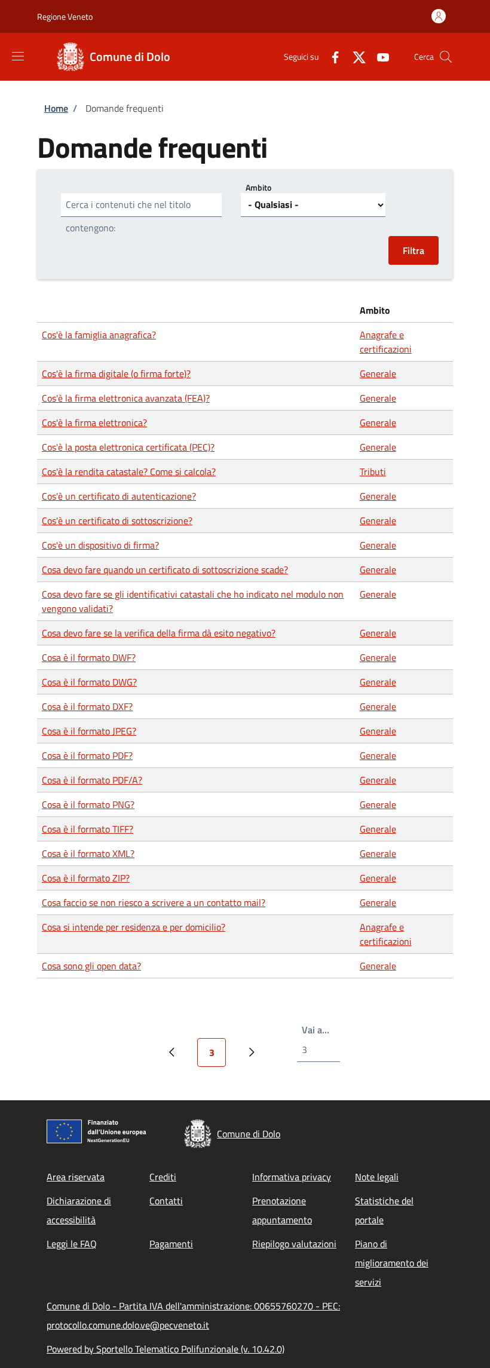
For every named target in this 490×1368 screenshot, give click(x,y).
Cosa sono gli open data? (91, 966)
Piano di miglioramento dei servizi (391, 1263)
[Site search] (446, 57)
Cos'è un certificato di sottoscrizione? (117, 520)
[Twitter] (354, 56)
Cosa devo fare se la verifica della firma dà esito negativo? (158, 633)
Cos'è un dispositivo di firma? (100, 545)
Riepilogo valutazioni (294, 1244)
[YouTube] (378, 56)
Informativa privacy (291, 1177)
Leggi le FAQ (72, 1244)
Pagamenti (171, 1244)
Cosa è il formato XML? (88, 853)
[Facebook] (330, 56)
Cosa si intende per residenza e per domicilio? (133, 927)
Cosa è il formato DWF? (89, 657)
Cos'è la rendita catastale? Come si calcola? (129, 471)
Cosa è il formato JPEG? (89, 731)
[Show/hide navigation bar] (18, 56)
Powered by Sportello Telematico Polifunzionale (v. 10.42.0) (165, 1349)
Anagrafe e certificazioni (386, 342)
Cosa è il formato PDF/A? (92, 780)
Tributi (373, 471)
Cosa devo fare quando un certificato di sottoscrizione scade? (165, 569)
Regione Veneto (65, 16)
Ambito (258, 187)
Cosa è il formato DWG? (89, 682)
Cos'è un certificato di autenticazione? (119, 496)
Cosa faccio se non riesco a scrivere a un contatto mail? (153, 902)
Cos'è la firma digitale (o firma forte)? (116, 373)
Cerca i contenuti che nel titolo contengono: (128, 216)
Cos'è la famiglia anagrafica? (99, 335)
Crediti (162, 1177)
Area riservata (76, 1177)
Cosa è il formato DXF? (87, 706)
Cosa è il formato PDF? (87, 755)
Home (56, 108)
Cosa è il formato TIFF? (87, 829)
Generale (378, 373)
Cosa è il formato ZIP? (86, 878)
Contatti (166, 1200)
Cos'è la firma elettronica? (94, 422)
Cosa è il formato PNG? (88, 804)
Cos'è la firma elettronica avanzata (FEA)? (126, 398)
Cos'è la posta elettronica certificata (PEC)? (128, 447)
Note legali (377, 1177)
